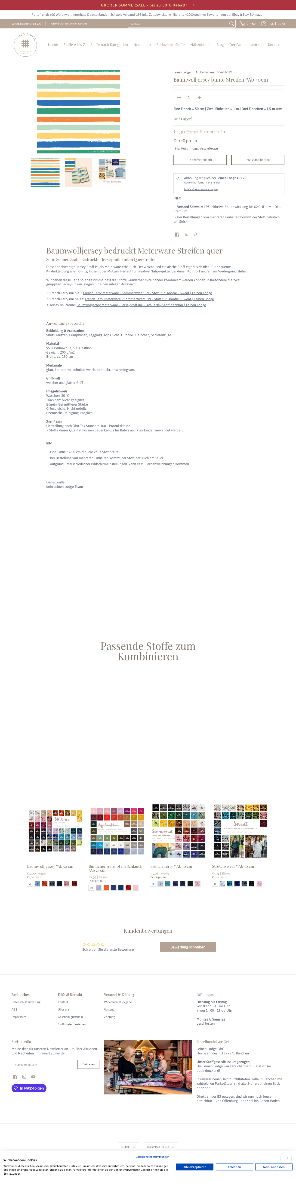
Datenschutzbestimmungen (152, 1156)
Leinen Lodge (182, 72)
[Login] (263, 23)
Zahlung (109, 1017)
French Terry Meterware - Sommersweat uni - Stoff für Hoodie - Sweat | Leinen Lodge (147, 293)
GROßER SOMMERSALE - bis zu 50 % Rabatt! (144, 5)
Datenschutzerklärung (26, 1002)
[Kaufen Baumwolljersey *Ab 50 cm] (55, 831)
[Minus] (178, 97)
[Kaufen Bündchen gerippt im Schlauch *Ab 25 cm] (117, 831)
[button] (177, 234)
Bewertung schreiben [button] (187, 947)
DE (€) (281, 23)
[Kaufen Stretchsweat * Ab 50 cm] (240, 831)
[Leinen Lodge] (25, 44)
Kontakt (63, 1002)
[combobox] (178, 23)
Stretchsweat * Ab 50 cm (233, 866)
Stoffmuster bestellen (72, 1024)
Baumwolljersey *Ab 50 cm (50, 866)
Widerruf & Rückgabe (118, 1002)
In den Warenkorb (200, 160)
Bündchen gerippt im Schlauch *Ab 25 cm (115, 868)
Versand (109, 1009)
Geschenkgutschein (70, 1017)
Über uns (63, 1009)
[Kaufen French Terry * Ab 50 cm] (178, 831)
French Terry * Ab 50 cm (171, 866)
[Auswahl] (199, 97)
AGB (14, 1009)
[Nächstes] (142, 112)
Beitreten (89, 1064)
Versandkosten (209, 148)
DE (272, 23)
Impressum (19, 1017)
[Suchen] (231, 23)
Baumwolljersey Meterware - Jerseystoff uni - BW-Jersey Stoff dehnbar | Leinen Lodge (141, 305)
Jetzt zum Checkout (258, 160)
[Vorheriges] (15, 112)
